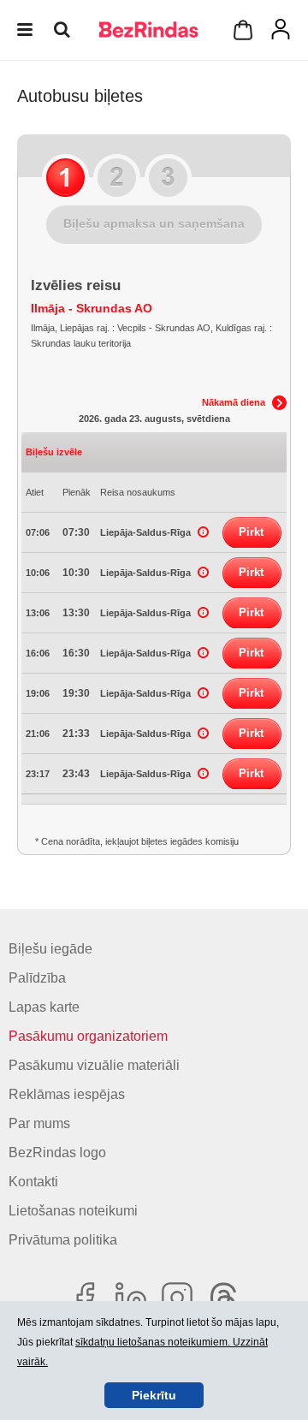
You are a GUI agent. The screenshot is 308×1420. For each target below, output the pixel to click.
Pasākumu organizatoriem (88, 1036)
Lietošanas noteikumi (73, 1210)
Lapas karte (44, 1007)
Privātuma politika (63, 1240)
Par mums (39, 1123)
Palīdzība (37, 978)
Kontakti (33, 1181)
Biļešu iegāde (50, 949)
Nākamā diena (233, 402)
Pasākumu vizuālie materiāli (94, 1065)
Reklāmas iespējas (67, 1094)
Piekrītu (154, 1395)
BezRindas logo (57, 1152)
